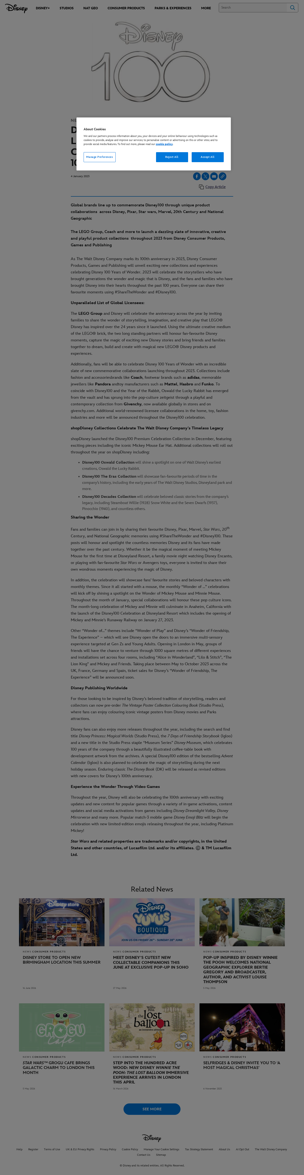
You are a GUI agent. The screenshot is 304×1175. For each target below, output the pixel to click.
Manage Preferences (99, 157)
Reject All (172, 157)
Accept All (208, 157)
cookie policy (164, 144)
